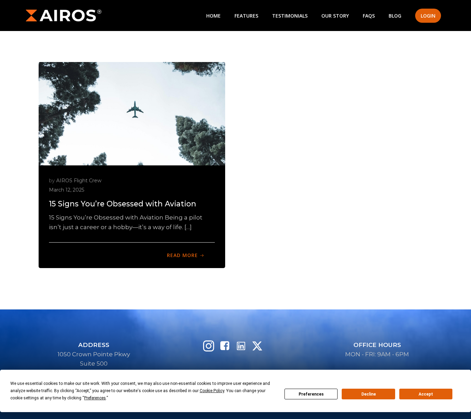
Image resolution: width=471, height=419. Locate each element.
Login (428, 15)
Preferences (311, 394)
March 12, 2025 (66, 190)
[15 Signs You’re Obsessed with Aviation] (132, 113)
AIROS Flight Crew (78, 180)
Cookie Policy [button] (212, 390)
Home (213, 15)
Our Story (335, 15)
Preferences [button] (95, 398)
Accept (426, 394)
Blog (395, 15)
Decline (368, 394)
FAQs (369, 15)
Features (246, 15)
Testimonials (290, 15)
